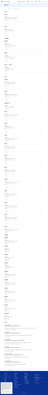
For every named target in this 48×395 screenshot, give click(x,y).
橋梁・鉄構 (15, 381)
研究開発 (26, 373)
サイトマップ (36, 373)
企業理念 (5, 379)
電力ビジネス (15, 383)
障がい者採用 (26, 382)
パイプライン (15, 379)
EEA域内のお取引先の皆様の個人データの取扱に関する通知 (39, 377)
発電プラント (15, 380)
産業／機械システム (16, 382)
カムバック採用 (27, 381)
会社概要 (5, 380)
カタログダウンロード (16, 386)
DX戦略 (26, 376)
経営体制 (5, 381)
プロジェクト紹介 (16, 387)
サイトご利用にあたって (37, 379)
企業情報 (5, 373)
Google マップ (6, 20)
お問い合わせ (36, 380)
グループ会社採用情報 (27, 383)
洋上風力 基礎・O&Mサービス (17, 384)
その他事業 (15, 385)
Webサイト (11, 58)
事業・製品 (15, 373)
